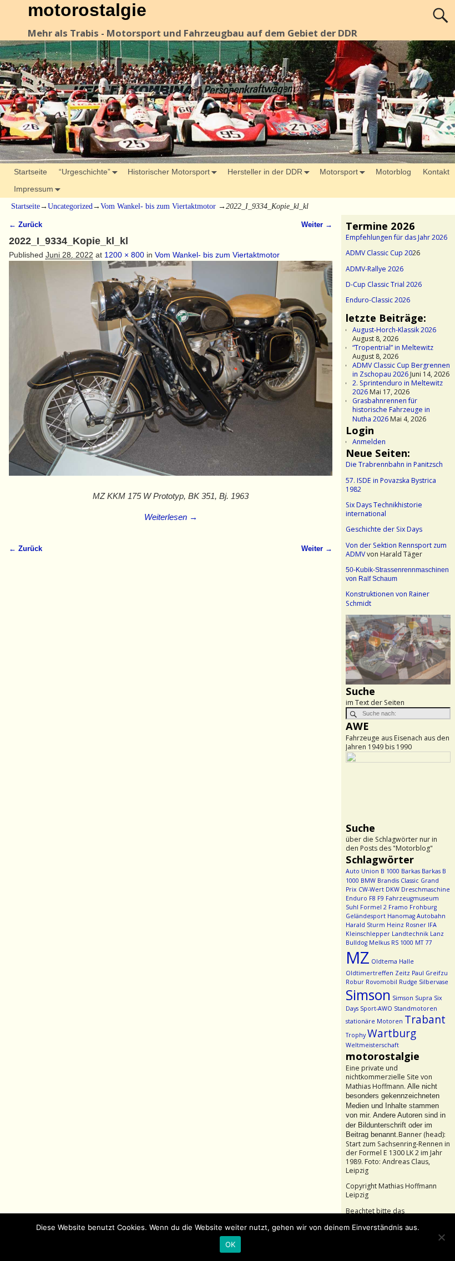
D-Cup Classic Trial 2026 (384, 284)
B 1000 (390, 871)
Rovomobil (381, 982)
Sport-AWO (376, 1008)
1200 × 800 (124, 254)
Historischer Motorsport (169, 171)
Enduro (356, 898)
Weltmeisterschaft (372, 1045)
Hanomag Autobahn (416, 916)
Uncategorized (70, 206)
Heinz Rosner (406, 925)
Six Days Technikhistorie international (384, 509)
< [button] (359, 647)
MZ (358, 957)
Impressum (33, 188)
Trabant (425, 1019)
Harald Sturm (365, 925)
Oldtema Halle (392, 961)
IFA (432, 925)
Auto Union (362, 871)
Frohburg (423, 907)
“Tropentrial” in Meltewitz (392, 347)
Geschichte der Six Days (384, 529)
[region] (398, 649)
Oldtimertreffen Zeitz (378, 973)
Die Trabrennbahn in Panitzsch (394, 464)
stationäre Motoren (374, 1021)
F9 (380, 898)
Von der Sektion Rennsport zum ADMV (396, 550)
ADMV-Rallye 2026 (374, 269)
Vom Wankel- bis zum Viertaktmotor (158, 206)
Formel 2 (373, 907)
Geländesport (366, 916)
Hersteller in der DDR (265, 171)
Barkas (410, 871)
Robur (355, 982)
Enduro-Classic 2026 (378, 300)
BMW (368, 880)
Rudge (408, 982)
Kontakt (436, 171)
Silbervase (433, 982)
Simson (368, 995)
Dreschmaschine (425, 889)
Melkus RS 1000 (391, 942)
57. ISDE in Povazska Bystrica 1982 (391, 485)
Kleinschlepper (368, 934)
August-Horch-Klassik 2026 (394, 329)
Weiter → (316, 225)
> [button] (436, 647)
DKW (393, 889)
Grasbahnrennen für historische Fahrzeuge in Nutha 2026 (391, 409)
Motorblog (393, 171)
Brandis (388, 880)
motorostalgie (87, 10)
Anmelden (369, 441)
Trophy (356, 1035)
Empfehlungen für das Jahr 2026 (396, 237)
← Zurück (25, 225)
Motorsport (339, 171)
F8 (372, 898)
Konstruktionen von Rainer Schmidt (387, 598)
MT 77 (423, 942)
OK (230, 1244)
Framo (398, 907)
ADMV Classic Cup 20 (379, 253)
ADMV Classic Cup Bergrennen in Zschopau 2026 (401, 370)
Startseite (30, 171)
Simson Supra (412, 998)
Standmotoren (415, 1008)
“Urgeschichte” (84, 171)
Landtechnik (410, 934)
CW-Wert (371, 889)
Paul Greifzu (430, 973)
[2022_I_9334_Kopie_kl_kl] (170, 374)
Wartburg (391, 1033)
